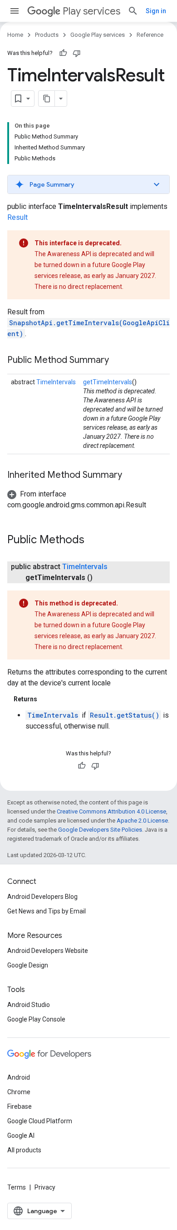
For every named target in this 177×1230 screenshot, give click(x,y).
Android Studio (28, 1004)
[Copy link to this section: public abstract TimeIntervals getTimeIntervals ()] (102, 577)
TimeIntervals (56, 382)
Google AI (20, 1135)
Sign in (156, 11)
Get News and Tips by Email (46, 911)
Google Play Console (36, 1019)
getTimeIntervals (107, 382)
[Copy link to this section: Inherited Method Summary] (131, 475)
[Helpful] (63, 53)
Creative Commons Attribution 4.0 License (111, 811)
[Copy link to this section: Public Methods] (93, 540)
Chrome (18, 1092)
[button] (88, 184)
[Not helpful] (77, 53)
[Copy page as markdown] (47, 98)
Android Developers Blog (42, 896)
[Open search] (133, 10)
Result (17, 217)
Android (18, 1077)
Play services (91, 11)
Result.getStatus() (124, 715)
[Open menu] (14, 11)
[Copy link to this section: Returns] (46, 699)
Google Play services (97, 34)
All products (24, 1150)
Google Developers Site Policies (100, 829)
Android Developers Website (47, 950)
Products (47, 34)
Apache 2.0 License (142, 820)
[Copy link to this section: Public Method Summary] (118, 360)
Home (15, 34)
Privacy (44, 1187)
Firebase (19, 1106)
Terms (16, 1187)
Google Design (27, 965)
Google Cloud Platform (39, 1121)
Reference (150, 34)
